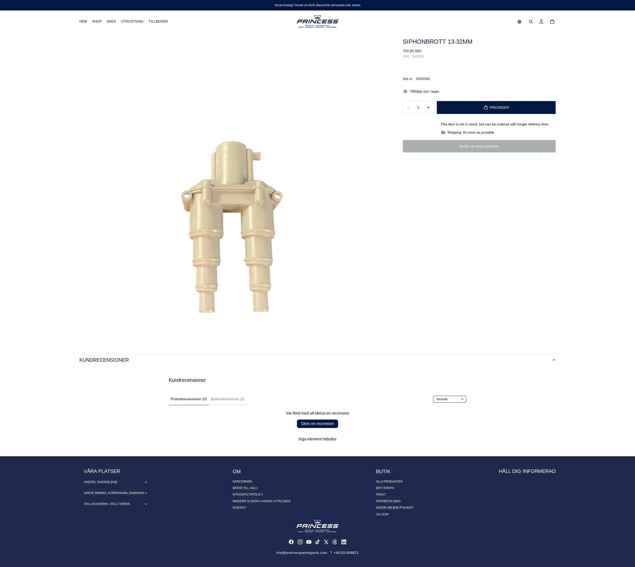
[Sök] (530, 21)
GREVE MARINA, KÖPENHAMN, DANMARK (114, 493)
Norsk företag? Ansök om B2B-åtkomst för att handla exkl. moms (317, 5)
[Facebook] (291, 542)
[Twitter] (326, 542)
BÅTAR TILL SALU (245, 488)
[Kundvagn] (552, 21)
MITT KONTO (385, 488)
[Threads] (335, 542)
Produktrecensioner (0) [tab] (189, 399)
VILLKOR (382, 514)
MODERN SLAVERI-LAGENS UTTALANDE (262, 501)
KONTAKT (239, 507)
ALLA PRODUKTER (389, 481)
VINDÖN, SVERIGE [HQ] (100, 482)
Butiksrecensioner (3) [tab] (227, 399)
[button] (519, 21)
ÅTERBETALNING (388, 501)
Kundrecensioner (104, 360)
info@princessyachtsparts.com (301, 553)
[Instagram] (300, 542)
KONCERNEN (242, 481)
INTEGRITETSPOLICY (248, 494)
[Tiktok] (317, 542)
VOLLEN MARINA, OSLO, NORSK (107, 504)
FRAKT (381, 494)
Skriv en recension (317, 424)
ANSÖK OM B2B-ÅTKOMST (394, 507)
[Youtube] (309, 542)
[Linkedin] (344, 542)
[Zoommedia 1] (235, 188)
